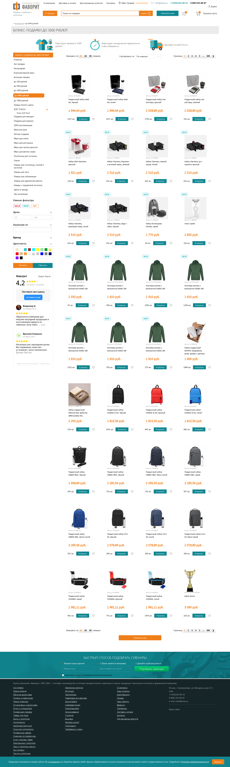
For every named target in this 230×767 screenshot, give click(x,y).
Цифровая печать (72, 705)
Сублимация (70, 725)
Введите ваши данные (73, 663)
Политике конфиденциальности (195, 761)
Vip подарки (18, 687)
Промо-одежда (19, 691)
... (203, 56)
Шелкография (71, 701)
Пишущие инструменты (23, 729)
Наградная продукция (22, 725)
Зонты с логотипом (21, 718)
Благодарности (123, 694)
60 (86, 56)
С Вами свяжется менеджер (112, 663)
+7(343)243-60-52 (179, 3)
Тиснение (69, 715)
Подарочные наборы (22, 732)
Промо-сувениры (20, 701)
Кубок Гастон (189, 596)
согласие (78, 675)
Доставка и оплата (67, 3)
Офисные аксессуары (22, 694)
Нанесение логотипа (74, 687)
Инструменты (19, 722)
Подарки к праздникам (23, 698)
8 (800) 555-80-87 (177, 698)
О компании (49, 3)
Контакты (111, 3)
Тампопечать (70, 694)
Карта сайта (174, 709)
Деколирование (72, 712)
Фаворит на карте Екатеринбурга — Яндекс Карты (33, 363)
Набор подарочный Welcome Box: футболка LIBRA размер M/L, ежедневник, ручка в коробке (77, 416)
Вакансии (121, 705)
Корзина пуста (210, 13)
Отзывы (120, 698)
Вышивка (69, 718)
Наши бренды (123, 701)
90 (90, 56)
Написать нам (167, 13)
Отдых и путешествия (22, 708)
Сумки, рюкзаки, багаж (23, 739)
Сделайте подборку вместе (148, 663)
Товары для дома (20, 715)
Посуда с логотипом (21, 753)
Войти (214, 6)
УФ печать (69, 691)
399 (208, 56)
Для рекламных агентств (91, 3)
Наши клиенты (123, 691)
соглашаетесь (54, 761)
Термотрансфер (72, 708)
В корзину (83, 119)
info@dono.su (161, 3)
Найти (144, 13)
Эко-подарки (18, 750)
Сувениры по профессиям (24, 736)
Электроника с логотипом (24, 743)
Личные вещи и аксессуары (25, 705)
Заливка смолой (72, 722)
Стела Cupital (189, 223)
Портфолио (122, 708)
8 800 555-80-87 (198, 3)
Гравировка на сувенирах (76, 698)
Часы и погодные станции (24, 746)
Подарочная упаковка (22, 712)
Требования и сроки (74, 729)
